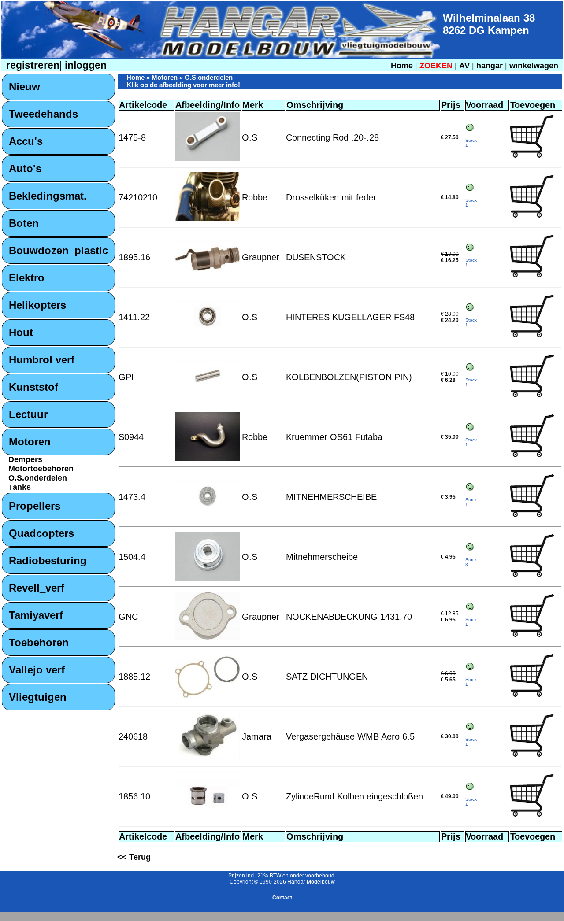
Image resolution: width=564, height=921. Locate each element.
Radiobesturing (48, 560)
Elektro (27, 278)
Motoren (30, 442)
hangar (489, 65)
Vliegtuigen (38, 697)
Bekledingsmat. (48, 196)
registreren (31, 65)
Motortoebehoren (41, 468)
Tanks (19, 487)
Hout (21, 332)
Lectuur (28, 414)
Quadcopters (41, 533)
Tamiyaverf (36, 615)
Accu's (26, 141)
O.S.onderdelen (37, 477)
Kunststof (33, 387)
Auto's (25, 168)
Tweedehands (43, 114)
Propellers (34, 506)
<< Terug (134, 857)
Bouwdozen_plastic (58, 250)
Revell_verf (36, 588)
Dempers (25, 459)
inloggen (84, 65)
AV (465, 65)
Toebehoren (39, 642)
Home (402, 65)
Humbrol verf (41, 360)
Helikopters (37, 305)
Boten (24, 223)
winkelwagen (533, 65)
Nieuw (24, 86)
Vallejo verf (37, 670)
